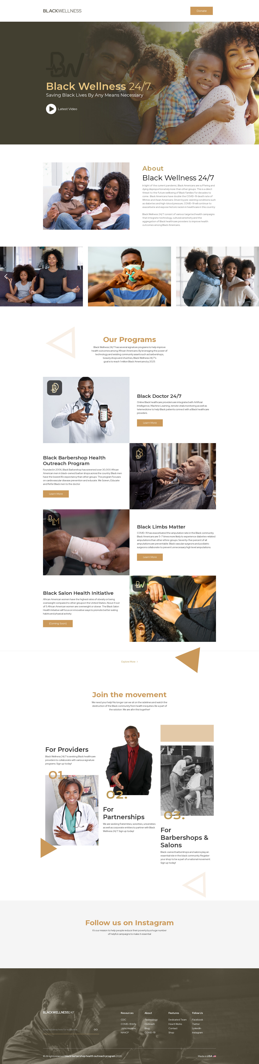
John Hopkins (128, 1028)
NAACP (125, 1032)
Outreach (150, 1024)
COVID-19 (150, 1032)
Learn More (150, 422)
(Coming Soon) (58, 623)
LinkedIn (196, 1028)
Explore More (128, 661)
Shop (171, 1032)
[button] (6, 276)
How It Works (175, 1024)
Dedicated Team (177, 1019)
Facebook (197, 1019)
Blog (147, 1028)
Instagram (197, 1032)
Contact (172, 1028)
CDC (123, 1019)
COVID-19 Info (128, 1024)
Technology (151, 1019)
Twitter (196, 1024)
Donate (202, 11)
